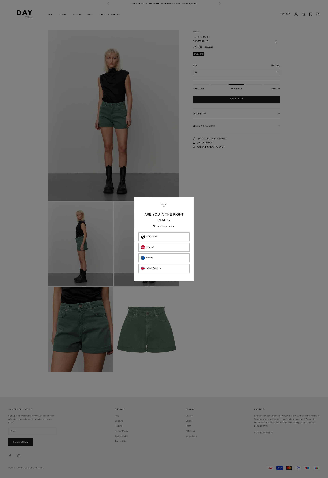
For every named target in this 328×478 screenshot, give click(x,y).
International (152, 236)
